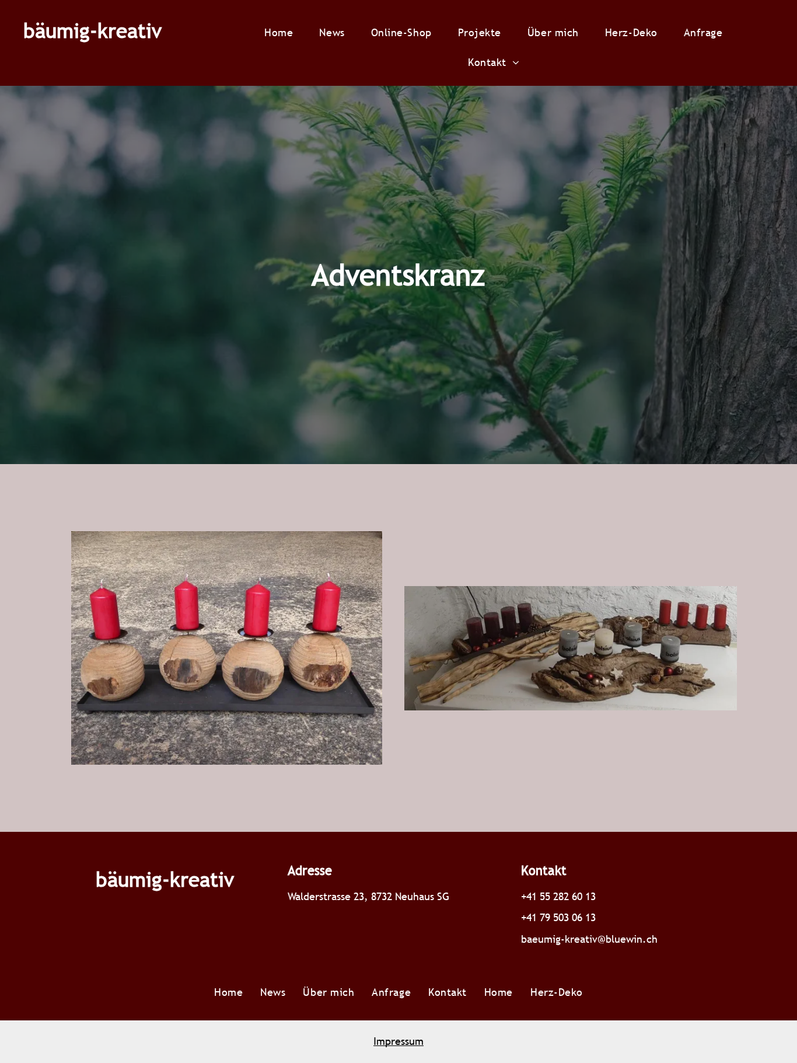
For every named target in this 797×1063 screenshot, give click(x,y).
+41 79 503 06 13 (558, 917)
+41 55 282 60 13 (558, 896)
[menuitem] (283, 32)
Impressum (398, 1041)
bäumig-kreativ (92, 30)
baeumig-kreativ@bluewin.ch (589, 939)
